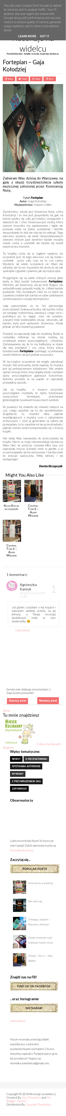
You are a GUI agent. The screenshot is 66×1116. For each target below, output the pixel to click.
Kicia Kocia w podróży (40, 883)
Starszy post (17, 700)
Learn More (27, 36)
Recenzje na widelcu (33, 43)
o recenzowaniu (36, 759)
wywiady (18, 773)
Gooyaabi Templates (38, 1104)
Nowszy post (48, 700)
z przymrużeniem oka (26, 781)
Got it (44, 36)
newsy (16, 759)
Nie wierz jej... (36, 901)
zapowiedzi (19, 788)
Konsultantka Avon (21, 850)
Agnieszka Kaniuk (28, 586)
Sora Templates (31, 1097)
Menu (6, 710)
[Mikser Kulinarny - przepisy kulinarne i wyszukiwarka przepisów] (19, 744)
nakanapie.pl (17, 1020)
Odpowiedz (22, 630)
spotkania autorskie (26, 766)
